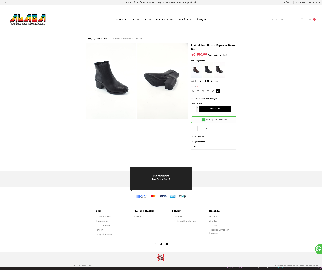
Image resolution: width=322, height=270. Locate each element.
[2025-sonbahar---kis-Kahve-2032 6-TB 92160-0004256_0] (219, 78)
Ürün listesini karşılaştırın (184, 221)
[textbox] (285, 19)
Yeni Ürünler (185, 19)
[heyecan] (161, 244)
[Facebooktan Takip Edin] (155, 244)
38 (203, 91)
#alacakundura (161, 175)
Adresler (213, 225)
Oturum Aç (300, 2)
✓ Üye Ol (288, 2)
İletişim (201, 19)
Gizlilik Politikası (103, 216)
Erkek (148, 19)
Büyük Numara (165, 19)
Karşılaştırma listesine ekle (200, 128)
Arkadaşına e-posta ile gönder (206, 128)
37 (198, 91)
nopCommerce (86, 265)
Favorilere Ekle (194, 128)
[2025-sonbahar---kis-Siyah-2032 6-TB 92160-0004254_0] (111, 81)
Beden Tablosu (196, 104)
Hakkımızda (102, 221)
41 (218, 91)
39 (208, 91)
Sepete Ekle (215, 109)
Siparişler (213, 221)
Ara (302, 19)
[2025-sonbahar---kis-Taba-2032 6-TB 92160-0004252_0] (196, 78)
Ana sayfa (122, 19)
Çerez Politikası (103, 225)
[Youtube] (166, 244)
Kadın (136, 19)
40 (213, 91)
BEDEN (194, 87)
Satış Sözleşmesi (104, 234)
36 (193, 91)
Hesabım (213, 216)
